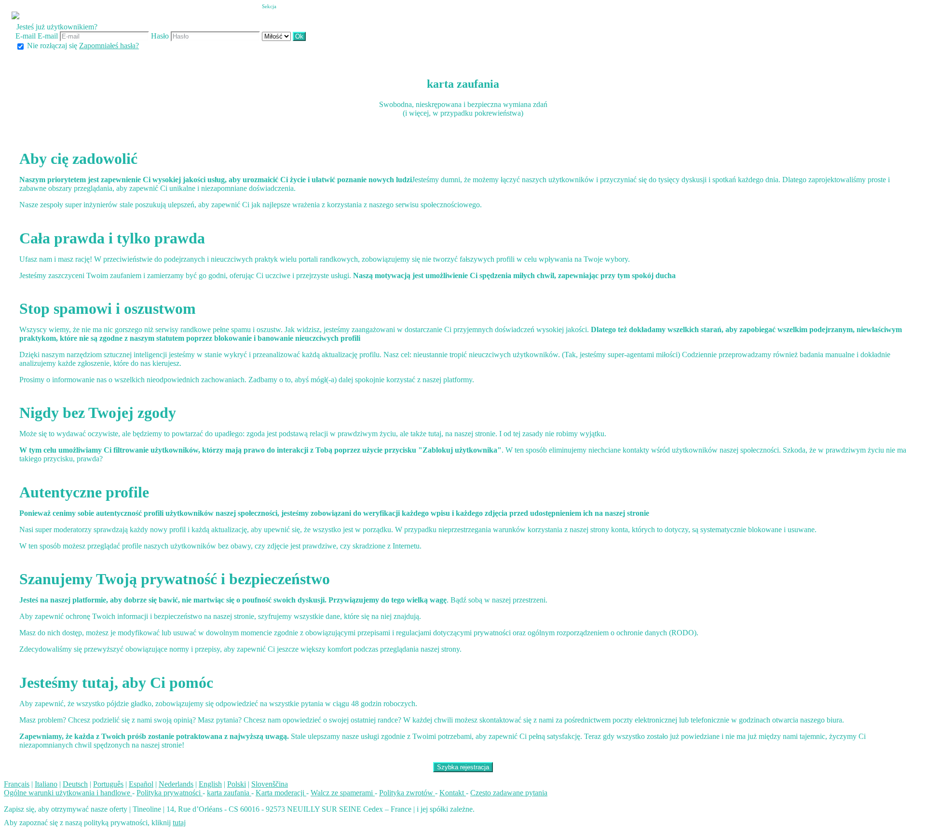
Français (16, 784)
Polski (236, 784)
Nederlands (176, 784)
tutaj (179, 822)
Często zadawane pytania (508, 793)
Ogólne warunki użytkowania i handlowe (68, 793)
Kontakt (452, 793)
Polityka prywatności (169, 793)
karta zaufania (229, 793)
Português (108, 784)
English (210, 784)
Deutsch (75, 784)
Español (141, 784)
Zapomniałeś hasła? (109, 45)
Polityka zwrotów (407, 793)
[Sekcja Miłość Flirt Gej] (277, 36)
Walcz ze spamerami (343, 793)
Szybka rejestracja (463, 767)
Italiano (46, 784)
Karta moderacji (281, 793)
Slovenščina (269, 784)
